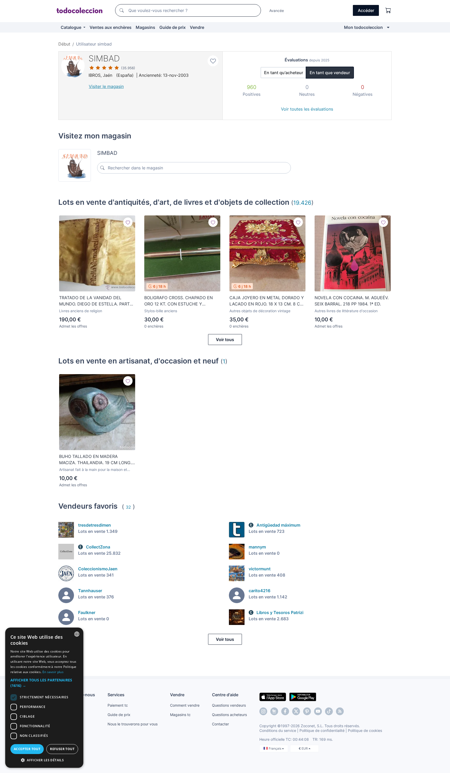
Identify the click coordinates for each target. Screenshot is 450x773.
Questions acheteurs (229, 714)
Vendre (197, 27)
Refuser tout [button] (62, 749)
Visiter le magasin (106, 86)
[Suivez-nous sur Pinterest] (307, 711)
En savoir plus (53, 672)
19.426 (302, 202)
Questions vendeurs (229, 705)
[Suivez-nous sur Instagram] (263, 711)
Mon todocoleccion (363, 27)
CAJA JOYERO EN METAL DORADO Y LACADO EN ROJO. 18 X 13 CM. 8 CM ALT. (266, 301)
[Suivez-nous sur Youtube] (318, 711)
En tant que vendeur (330, 72)
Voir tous (225, 339)
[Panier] (388, 10)
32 (128, 507)
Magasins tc (180, 714)
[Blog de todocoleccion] (340, 711)
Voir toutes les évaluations (307, 109)
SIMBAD (104, 58)
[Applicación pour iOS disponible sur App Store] (272, 696)
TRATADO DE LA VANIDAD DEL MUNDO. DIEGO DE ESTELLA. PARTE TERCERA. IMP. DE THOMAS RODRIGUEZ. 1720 (95, 301)
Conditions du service (277, 730)
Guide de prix (172, 27)
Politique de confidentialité (322, 730)
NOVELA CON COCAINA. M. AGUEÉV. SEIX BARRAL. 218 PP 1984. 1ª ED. (352, 300)
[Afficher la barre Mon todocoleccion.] (388, 27)
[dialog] (44, 698)
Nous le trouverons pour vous (133, 724)
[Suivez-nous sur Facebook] (285, 711)
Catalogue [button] (71, 27)
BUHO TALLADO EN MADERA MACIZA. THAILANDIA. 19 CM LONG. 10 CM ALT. (95, 460)
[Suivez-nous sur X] (296, 711)
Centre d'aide (225, 694)
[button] (44, 682)
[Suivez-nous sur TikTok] (329, 711)
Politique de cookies (365, 730)
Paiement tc (118, 705)
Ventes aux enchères (111, 27)
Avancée (276, 10)
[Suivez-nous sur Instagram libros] (274, 711)
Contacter (220, 724)
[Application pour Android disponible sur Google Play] (302, 696)
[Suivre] (128, 222)
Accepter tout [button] (27, 749)
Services (116, 694)
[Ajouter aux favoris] (213, 60)
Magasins (145, 27)
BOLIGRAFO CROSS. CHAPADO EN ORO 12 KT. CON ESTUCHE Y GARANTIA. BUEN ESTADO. (178, 301)
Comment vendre (184, 705)
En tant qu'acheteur (283, 72)
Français (275, 748)
